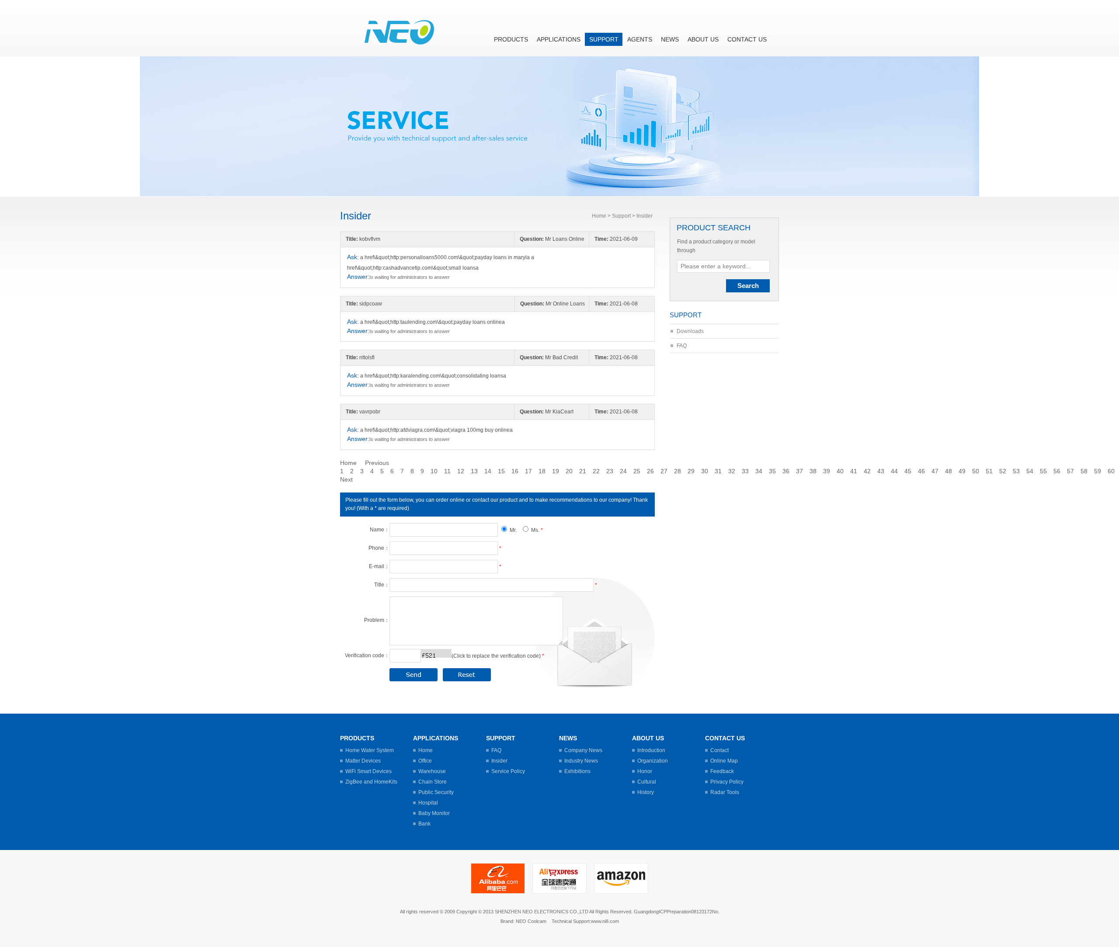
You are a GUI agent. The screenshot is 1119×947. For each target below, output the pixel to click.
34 (758, 471)
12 (460, 471)
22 (596, 471)
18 (542, 471)
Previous (377, 462)
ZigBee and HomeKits (371, 782)
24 (623, 471)
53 (1016, 471)
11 (447, 471)
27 (663, 471)
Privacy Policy (727, 782)
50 (975, 471)
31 (718, 471)
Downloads (690, 331)
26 (650, 471)
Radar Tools (724, 792)
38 (813, 471)
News (670, 39)
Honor (644, 771)
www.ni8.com (605, 921)
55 (1043, 471)
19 (555, 471)
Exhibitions (577, 771)
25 (636, 471)
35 (772, 471)
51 (989, 471)
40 (840, 471)
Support (604, 39)
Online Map (724, 761)
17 (528, 471)
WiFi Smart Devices (368, 771)
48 (948, 471)
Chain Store (432, 782)
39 (826, 471)
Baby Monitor (434, 813)
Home (599, 216)
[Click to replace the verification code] (436, 653)
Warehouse (432, 771)
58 (1084, 471)
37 (799, 471)
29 (691, 471)
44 (894, 471)
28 (677, 471)
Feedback (722, 771)
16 (514, 471)
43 (880, 471)
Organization (652, 761)
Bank (424, 824)
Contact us (747, 39)
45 (907, 471)
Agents (639, 39)
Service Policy (508, 771)
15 (501, 471)
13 (474, 471)
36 (785, 471)
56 (1056, 471)
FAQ (682, 346)
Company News (583, 750)
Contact (719, 750)
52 (1002, 471)
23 (609, 471)
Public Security (436, 792)
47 (934, 471)
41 (853, 471)
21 (582, 471)
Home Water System (369, 750)
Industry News (581, 761)
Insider (499, 761)
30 (704, 471)
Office (425, 761)
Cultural (646, 782)
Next (346, 479)
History (645, 792)
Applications (558, 39)
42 (867, 471)
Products (511, 39)
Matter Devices (363, 761)
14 (487, 471)
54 (1029, 471)
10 (434, 471)
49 (962, 471)
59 (1097, 471)
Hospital (428, 803)
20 (569, 471)
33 (745, 471)
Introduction (651, 750)
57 (1070, 471)
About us (703, 39)
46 (921, 471)
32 (731, 471)
